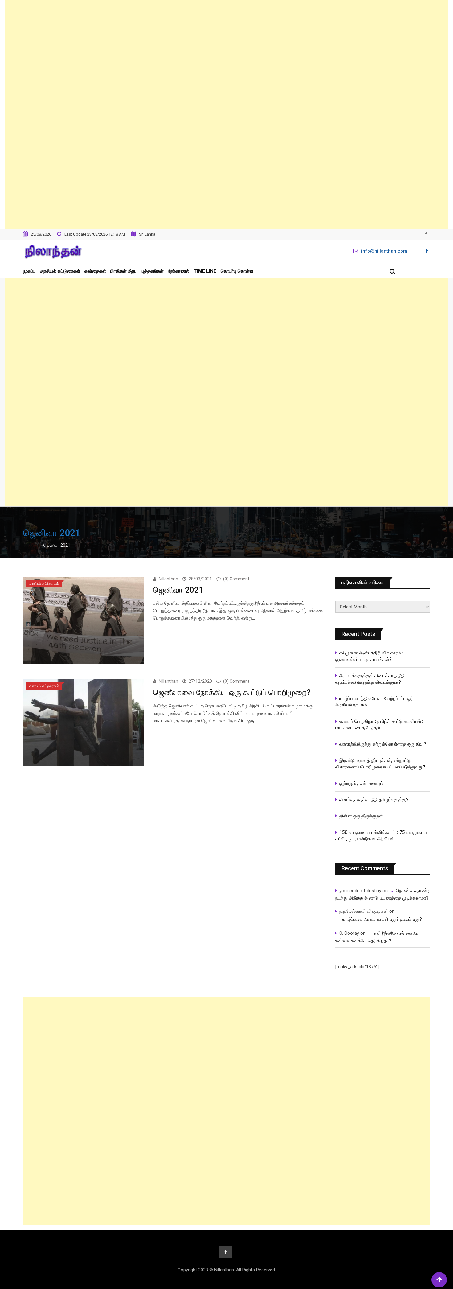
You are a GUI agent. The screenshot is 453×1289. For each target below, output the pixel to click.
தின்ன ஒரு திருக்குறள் (361, 816)
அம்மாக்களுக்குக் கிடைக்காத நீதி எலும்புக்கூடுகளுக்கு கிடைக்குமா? (370, 679)
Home (33, 545)
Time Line (205, 271)
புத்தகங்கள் (153, 271)
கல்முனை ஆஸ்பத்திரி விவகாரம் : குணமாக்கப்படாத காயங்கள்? (369, 656)
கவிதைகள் (95, 271)
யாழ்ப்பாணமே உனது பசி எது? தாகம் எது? (382, 919)
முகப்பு (29, 271)
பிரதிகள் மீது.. (123, 271)
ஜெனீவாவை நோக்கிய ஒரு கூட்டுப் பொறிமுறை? (232, 692)
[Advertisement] (226, 114)
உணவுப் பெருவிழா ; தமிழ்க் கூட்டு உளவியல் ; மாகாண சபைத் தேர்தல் (380, 725)
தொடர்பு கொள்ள (237, 271)
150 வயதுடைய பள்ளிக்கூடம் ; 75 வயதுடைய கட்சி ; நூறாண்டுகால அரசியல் (381, 836)
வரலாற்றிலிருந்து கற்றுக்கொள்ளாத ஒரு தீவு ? (382, 744)
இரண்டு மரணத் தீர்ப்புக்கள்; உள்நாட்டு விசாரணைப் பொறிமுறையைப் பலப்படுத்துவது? (380, 764)
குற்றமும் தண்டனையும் (361, 783)
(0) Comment (236, 578)
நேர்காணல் (178, 271)
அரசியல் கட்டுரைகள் (60, 271)
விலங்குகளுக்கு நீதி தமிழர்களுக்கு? (374, 799)
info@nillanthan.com (384, 251)
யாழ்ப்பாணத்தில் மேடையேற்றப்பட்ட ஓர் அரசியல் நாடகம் (374, 702)
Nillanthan (168, 578)
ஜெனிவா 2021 (178, 590)
